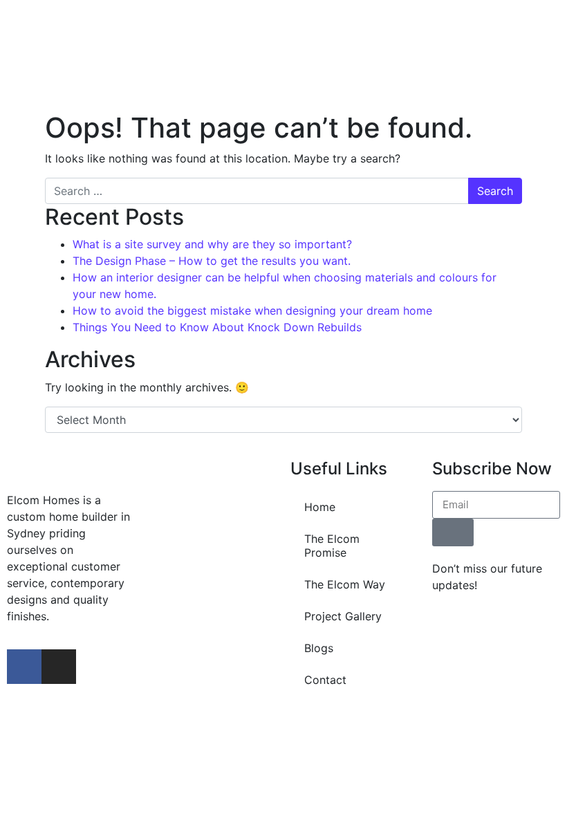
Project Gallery (343, 616)
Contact (325, 680)
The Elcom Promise (332, 545)
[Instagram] (58, 666)
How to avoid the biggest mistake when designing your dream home (252, 310)
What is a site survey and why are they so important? (212, 244)
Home (319, 507)
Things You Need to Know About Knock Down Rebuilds (217, 327)
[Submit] (453, 532)
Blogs (318, 648)
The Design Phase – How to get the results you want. (212, 261)
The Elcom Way (344, 584)
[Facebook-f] (24, 666)
